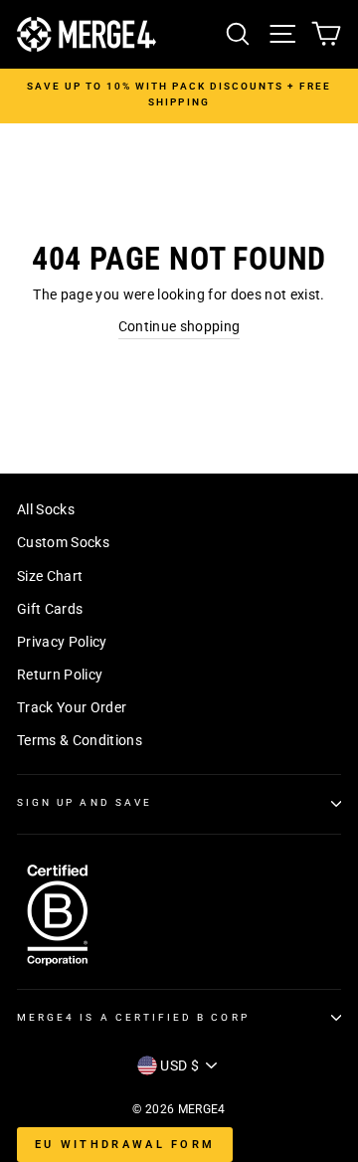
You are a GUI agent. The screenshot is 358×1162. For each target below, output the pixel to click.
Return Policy (59, 674)
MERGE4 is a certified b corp (133, 1017)
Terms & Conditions (79, 740)
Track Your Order (71, 707)
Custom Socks (63, 542)
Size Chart (50, 576)
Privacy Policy (62, 642)
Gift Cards (50, 609)
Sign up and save (84, 802)
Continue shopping (179, 326)
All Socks (46, 509)
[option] (179, 95)
